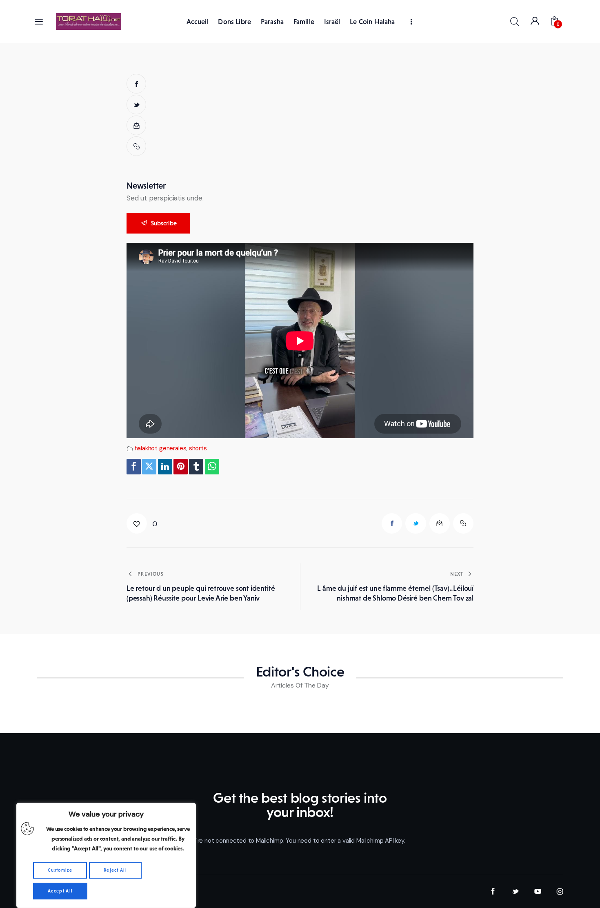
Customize (60, 870)
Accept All (60, 890)
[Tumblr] (196, 466)
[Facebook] (134, 466)
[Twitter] (149, 466)
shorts (198, 448)
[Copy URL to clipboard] (136, 146)
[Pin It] (180, 466)
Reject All (115, 870)
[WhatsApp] (212, 466)
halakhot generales (161, 448)
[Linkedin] (165, 466)
